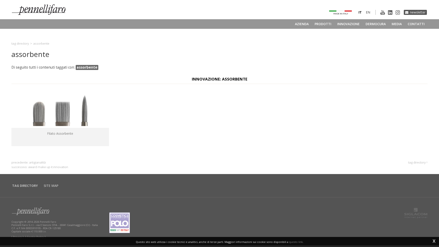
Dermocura (376, 24)
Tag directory (20, 43)
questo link (296, 242)
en (368, 12)
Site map (51, 185)
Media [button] (397, 24)
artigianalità (37, 162)
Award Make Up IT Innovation (48, 167)
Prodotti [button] (323, 24)
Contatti (416, 24)
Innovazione (348, 24)
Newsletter (418, 12)
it (360, 12)
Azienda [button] (302, 24)
